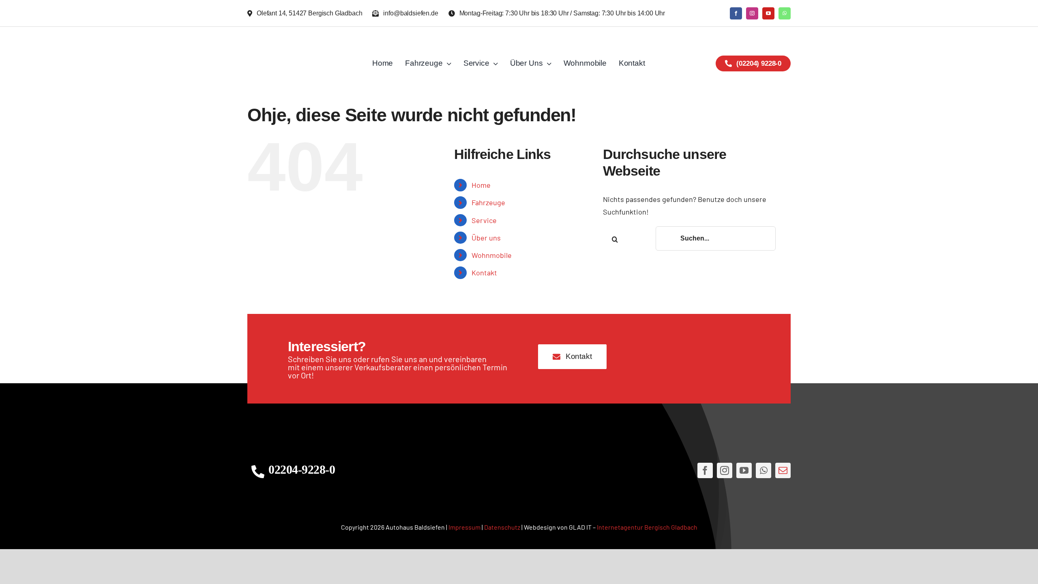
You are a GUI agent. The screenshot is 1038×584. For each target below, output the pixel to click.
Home (481, 184)
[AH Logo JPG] (301, 63)
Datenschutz (502, 527)
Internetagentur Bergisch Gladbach (647, 527)
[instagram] (752, 13)
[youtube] (768, 13)
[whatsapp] (784, 13)
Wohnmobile (492, 255)
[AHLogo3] (519, 470)
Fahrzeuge (488, 202)
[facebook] (736, 13)
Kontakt (484, 272)
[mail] (783, 470)
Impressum (464, 527)
